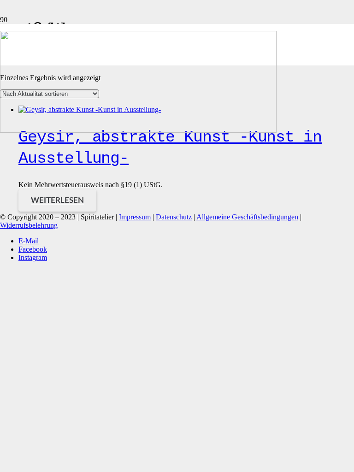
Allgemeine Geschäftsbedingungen (247, 217)
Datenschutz (174, 217)
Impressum (135, 217)
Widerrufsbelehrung (29, 225)
